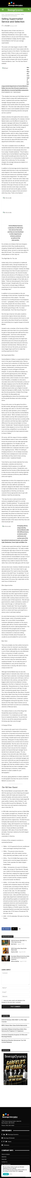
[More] (19, 928)
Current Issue (6, 1050)
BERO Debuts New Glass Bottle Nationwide (14, 1025)
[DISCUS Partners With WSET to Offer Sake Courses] (6, 943)
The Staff (7, 25)
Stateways (6, 1145)
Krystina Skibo (14, 951)
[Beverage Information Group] (15, 4)
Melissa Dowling (15, 961)
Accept (5, 1174)
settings (21, 1171)
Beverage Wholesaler (9, 1138)
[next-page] (5, 964)
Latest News (6, 1016)
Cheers (9, 1141)
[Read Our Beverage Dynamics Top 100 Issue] (15, 1069)
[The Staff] (3, 26)
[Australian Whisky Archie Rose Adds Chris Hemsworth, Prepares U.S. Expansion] (6, 958)
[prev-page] (3, 964)
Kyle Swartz (14, 944)
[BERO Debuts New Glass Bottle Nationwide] (6, 951)
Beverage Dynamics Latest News (12, 14)
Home (3, 14)
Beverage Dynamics (13, 1134)
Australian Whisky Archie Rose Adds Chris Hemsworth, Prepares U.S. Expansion (20, 958)
